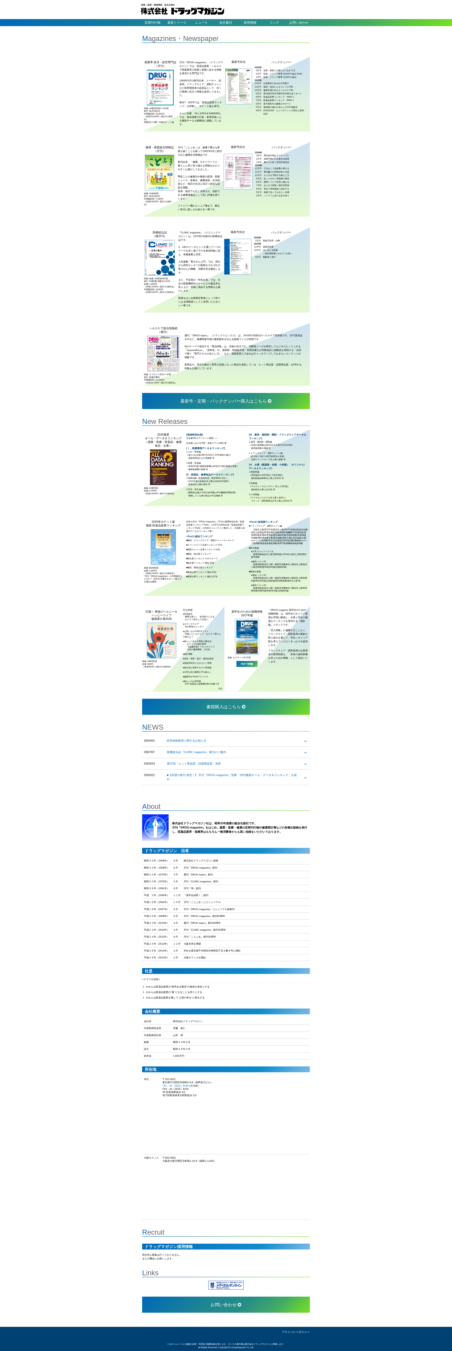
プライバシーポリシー (296, 1332)
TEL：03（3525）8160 (175, 1085)
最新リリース (176, 22)
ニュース (201, 22)
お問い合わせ (298, 22)
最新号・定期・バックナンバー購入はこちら (223, 401)
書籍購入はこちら (223, 706)
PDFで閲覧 (247, 664)
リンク (274, 22)
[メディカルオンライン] (226, 1285)
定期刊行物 (152, 22)
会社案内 (225, 22)
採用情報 (250, 22)
